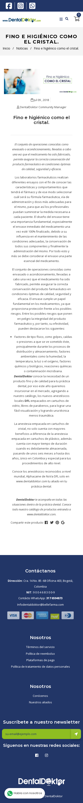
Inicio (6, 48)
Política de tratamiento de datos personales (40, 667)
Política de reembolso (40, 654)
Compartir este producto (27, 522)
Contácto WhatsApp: (40, 598)
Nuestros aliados (40, 702)
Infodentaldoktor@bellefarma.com (40, 605)
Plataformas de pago (40, 660)
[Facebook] (10, 5)
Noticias (22, 48)
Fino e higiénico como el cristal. (41, 120)
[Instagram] (21, 5)
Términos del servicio (40, 647)
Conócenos (40, 696)
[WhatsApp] (32, 5)
